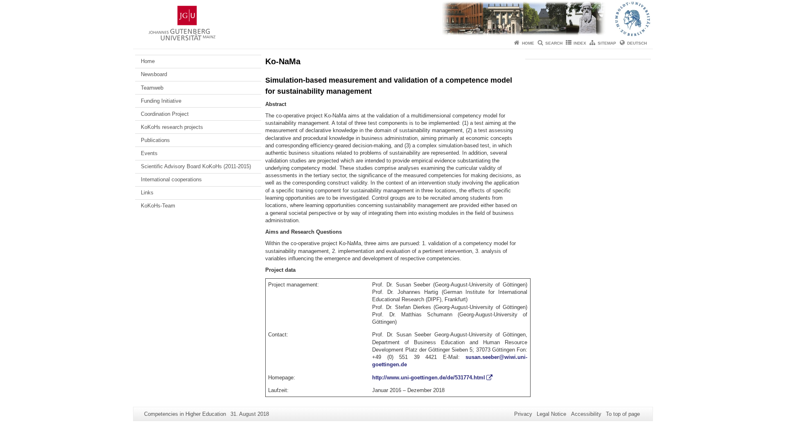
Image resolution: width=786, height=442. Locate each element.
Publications (155, 140)
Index (580, 43)
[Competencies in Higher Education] (393, 18)
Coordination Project (165, 114)
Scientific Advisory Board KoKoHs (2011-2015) (196, 166)
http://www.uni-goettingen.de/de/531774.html (428, 377)
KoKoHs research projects (172, 127)
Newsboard (154, 74)
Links (147, 192)
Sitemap (607, 43)
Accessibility (586, 414)
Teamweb (152, 88)
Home (528, 43)
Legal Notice (551, 414)
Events (149, 153)
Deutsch (637, 43)
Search (553, 43)
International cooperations (171, 179)
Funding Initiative (161, 101)
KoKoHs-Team (158, 206)
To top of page (623, 414)
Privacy (523, 414)
